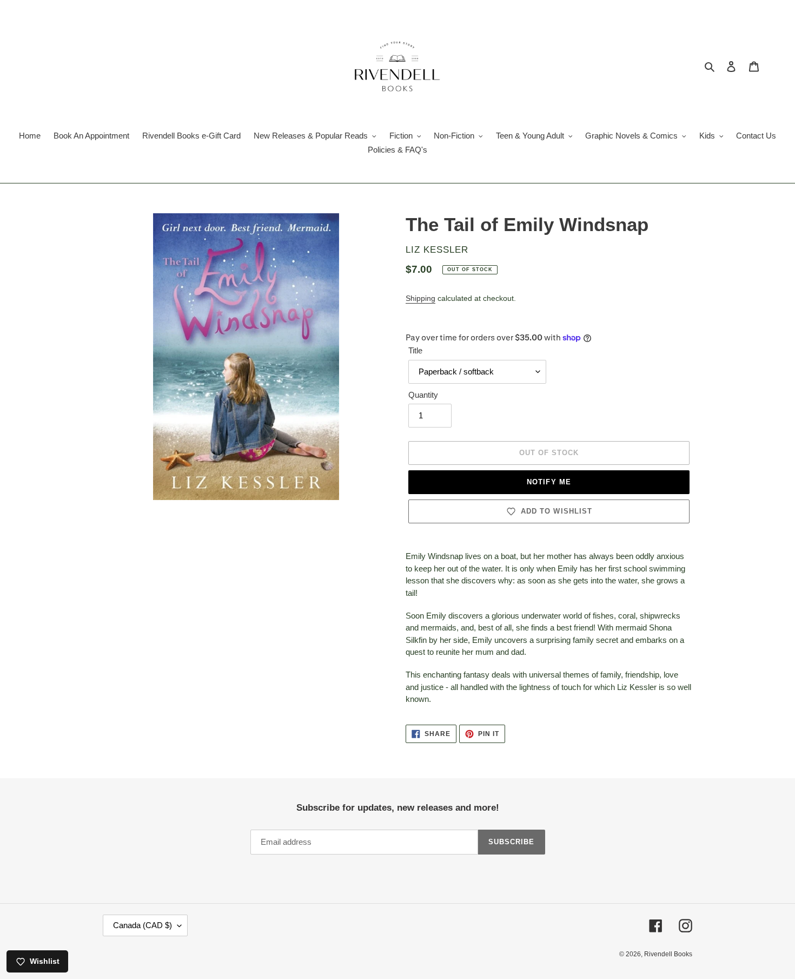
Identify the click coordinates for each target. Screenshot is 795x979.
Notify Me (549, 482)
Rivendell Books (668, 954)
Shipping (420, 298)
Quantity (423, 394)
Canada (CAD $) (142, 925)
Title (415, 350)
